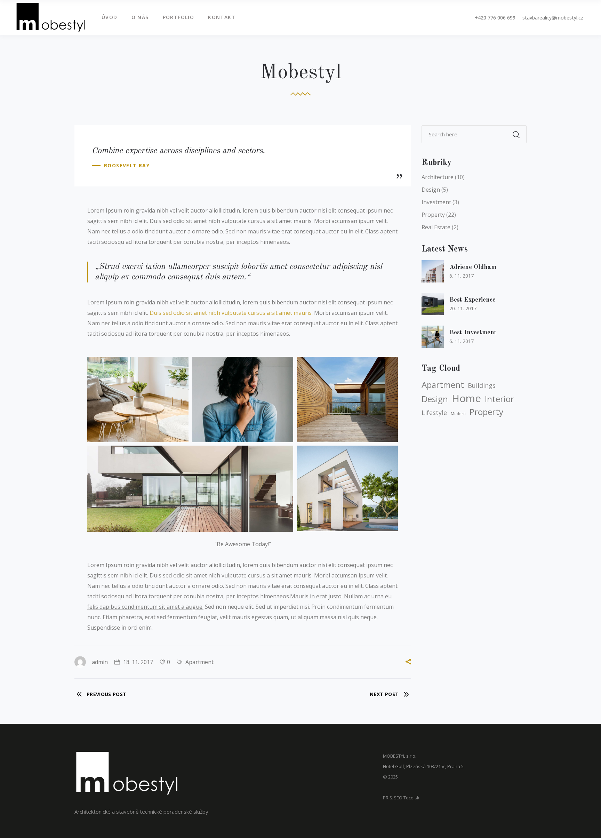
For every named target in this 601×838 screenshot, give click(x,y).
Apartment (199, 662)
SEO (398, 798)
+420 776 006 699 (495, 17)
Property (433, 214)
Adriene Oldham (472, 267)
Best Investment (473, 332)
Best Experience (472, 300)
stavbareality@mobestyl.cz (553, 17)
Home (466, 398)
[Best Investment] (433, 337)
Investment (436, 202)
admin (100, 662)
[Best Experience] (433, 304)
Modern (458, 413)
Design (431, 189)
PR (385, 798)
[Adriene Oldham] (433, 271)
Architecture (438, 177)
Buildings (482, 385)
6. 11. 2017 (461, 275)
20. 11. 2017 (462, 308)
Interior (499, 399)
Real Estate (436, 227)
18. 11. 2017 (137, 662)
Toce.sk (411, 798)
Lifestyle (434, 412)
